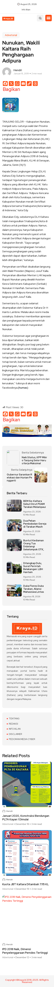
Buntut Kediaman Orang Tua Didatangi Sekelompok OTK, (33, 545)
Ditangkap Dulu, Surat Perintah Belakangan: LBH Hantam (33, 568)
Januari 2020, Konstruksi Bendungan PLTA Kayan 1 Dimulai (25, 817)
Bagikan (11, 89)
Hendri (9, 811)
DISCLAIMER (15, 734)
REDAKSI (13, 723)
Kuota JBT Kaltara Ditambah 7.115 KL (25, 884)
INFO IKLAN (15, 728)
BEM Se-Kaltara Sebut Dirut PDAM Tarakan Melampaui (34, 504)
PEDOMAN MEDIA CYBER (22, 739)
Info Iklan (26, 9)
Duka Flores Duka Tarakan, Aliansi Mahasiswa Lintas (33, 589)
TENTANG (14, 718)
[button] (48, 18)
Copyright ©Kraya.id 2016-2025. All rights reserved (27, 981)
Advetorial (11, 35)
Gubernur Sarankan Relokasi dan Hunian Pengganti (19, 477)
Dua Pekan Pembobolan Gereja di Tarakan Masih (34, 523)
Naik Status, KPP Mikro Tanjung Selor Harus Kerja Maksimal (34, 460)
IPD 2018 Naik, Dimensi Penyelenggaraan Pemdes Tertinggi (25, 950)
